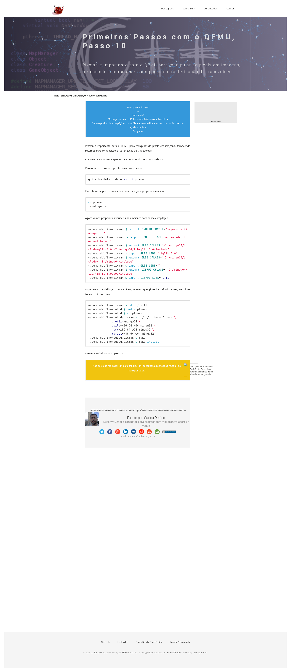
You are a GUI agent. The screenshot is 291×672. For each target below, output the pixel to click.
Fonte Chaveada (180, 642)
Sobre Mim (189, 8)
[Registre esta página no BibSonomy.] (169, 432)
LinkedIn (122, 642)
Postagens (167, 8)
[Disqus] (137, 494)
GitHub (105, 642)
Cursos (231, 8)
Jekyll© (122, 652)
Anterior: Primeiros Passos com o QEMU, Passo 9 (113, 410)
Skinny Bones (201, 652)
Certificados (211, 8)
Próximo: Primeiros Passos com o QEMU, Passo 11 (162, 410)
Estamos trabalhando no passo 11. (105, 353)
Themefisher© (174, 652)
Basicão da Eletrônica (149, 642)
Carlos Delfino (98, 652)
